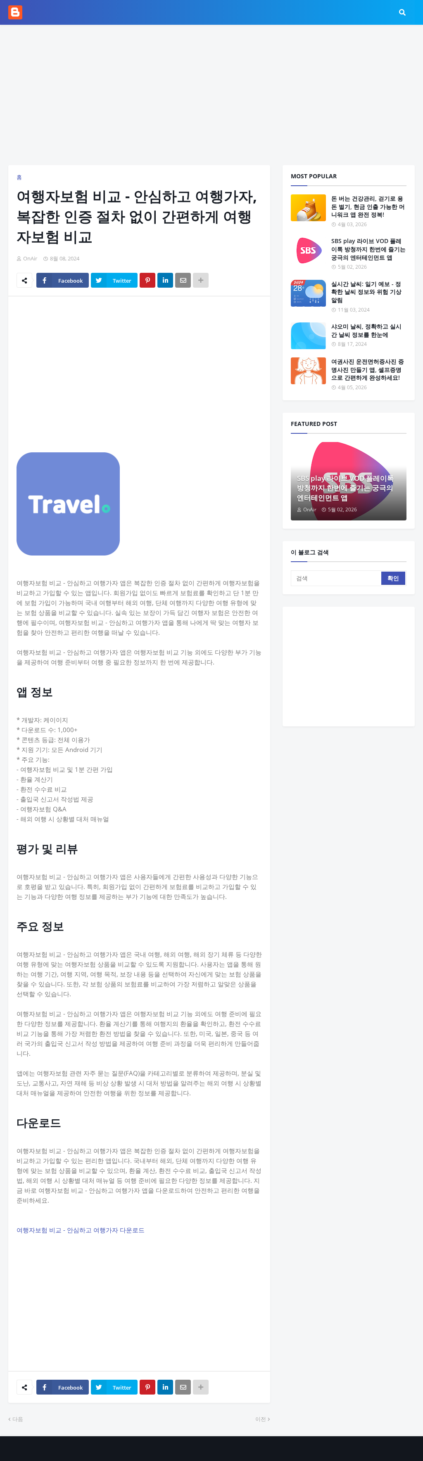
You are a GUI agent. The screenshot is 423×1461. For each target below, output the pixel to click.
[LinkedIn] (165, 280)
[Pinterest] (147, 280)
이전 (260, 1419)
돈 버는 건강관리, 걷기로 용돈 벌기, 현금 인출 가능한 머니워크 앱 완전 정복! (368, 206)
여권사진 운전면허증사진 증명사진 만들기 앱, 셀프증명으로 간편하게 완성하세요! (367, 369)
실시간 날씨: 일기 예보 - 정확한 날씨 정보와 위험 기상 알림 (366, 292)
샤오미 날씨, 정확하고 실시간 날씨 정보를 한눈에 (366, 330)
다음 (17, 1419)
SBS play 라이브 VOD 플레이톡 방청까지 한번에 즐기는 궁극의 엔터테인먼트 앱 (368, 249)
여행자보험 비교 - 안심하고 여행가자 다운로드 (81, 1230)
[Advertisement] (211, 95)
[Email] (183, 280)
